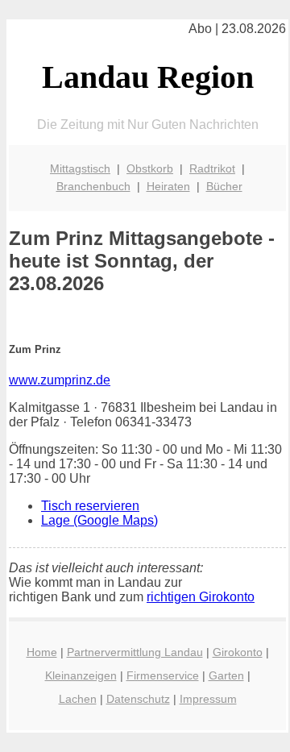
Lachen (78, 698)
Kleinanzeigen (81, 675)
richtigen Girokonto (201, 597)
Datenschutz (138, 698)
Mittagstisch (80, 168)
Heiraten (168, 186)
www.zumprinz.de (59, 380)
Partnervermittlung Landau (135, 652)
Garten (226, 675)
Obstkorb (149, 168)
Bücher (224, 186)
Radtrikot (212, 168)
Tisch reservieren (90, 506)
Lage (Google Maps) (99, 520)
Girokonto (238, 652)
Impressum (208, 698)
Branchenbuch (93, 186)
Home (42, 652)
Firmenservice (162, 675)
